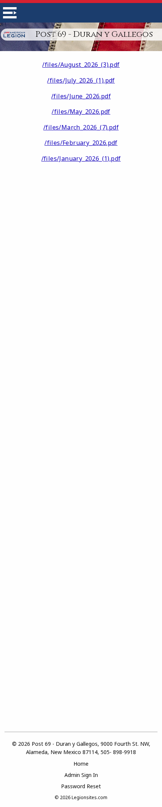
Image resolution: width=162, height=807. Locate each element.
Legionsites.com (89, 797)
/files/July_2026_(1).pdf (81, 80)
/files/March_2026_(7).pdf (81, 127)
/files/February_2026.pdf (81, 143)
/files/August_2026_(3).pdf (80, 64)
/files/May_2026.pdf (81, 111)
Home (81, 763)
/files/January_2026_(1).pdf (81, 158)
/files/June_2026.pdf (81, 96)
